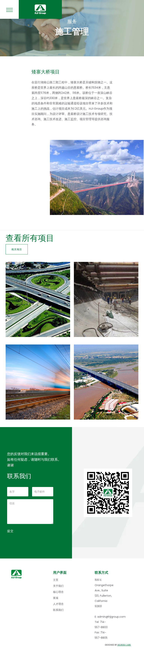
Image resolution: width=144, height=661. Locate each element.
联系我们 (58, 610)
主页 (55, 580)
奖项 (55, 598)
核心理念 (58, 592)
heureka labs (124, 645)
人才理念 (58, 604)
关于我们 (58, 586)
